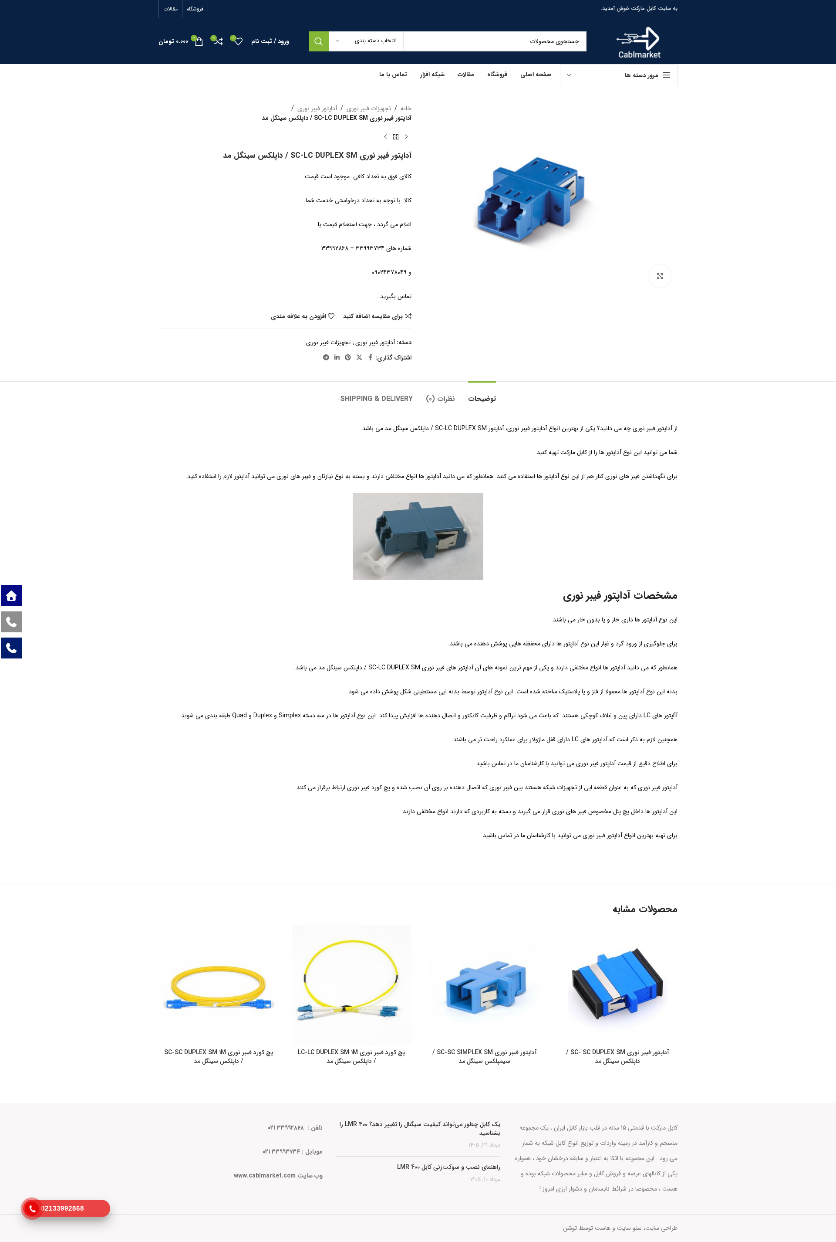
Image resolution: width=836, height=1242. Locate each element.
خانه (406, 108)
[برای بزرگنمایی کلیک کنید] (660, 276)
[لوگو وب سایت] (639, 41)
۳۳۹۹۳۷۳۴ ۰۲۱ (281, 1152)
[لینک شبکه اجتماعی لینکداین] (337, 358)
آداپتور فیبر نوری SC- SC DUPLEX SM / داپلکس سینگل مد (617, 1057)
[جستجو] (319, 41)
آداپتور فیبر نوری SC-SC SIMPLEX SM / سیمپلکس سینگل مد (484, 1057)
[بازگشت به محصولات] (396, 137)
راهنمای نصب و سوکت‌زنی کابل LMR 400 (448, 1167)
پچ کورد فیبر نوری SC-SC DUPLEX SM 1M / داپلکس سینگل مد (218, 1057)
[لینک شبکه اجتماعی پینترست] (348, 358)
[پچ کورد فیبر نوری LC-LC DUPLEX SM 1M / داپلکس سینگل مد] (352, 985)
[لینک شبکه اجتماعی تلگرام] (326, 358)
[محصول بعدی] (385, 137)
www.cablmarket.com (265, 1176)
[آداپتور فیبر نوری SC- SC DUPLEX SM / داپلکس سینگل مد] (618, 985)
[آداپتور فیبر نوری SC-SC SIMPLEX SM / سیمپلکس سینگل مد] (485, 985)
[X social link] (359, 358)
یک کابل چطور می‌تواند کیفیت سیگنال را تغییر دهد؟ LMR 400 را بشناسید (420, 1129)
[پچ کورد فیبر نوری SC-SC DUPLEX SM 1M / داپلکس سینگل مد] (218, 985)
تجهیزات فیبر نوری (369, 108)
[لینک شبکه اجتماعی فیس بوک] (370, 358)
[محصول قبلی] (406, 137)
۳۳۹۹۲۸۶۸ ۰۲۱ (287, 1128)
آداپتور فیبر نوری (317, 108)
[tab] (482, 394)
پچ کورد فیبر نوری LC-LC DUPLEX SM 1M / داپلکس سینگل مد (351, 1057)
